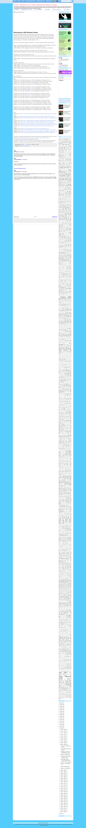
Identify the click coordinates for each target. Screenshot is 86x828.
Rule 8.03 (69, 597)
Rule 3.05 (61, 570)
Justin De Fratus (65, 406)
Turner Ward (68, 668)
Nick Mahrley (65, 496)
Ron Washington (63, 541)
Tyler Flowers (64, 671)
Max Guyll (66, 465)
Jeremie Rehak (67, 373)
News (66, 493)
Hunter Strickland (62, 343)
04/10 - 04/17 (63, 808)
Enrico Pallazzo (68, 303)
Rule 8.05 (66, 598)
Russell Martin (65, 604)
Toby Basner (62, 651)
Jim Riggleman (68, 380)
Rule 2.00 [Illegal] (65, 557)
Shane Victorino (67, 627)
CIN (70, 218)
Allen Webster (64, 156)
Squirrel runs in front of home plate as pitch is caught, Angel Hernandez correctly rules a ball (38, 131)
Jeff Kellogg (65, 369)
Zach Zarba (61, 697)
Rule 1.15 (67, 547)
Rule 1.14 (62, 547)
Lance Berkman (65, 426)
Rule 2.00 (68, 548)
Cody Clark (68, 247)
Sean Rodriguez (62, 623)
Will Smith (68, 689)
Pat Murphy (68, 506)
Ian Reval (64, 345)
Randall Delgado (67, 523)
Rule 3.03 (69, 569)
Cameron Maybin (68, 220)
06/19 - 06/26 (63, 791)
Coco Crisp (64, 247)
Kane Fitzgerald (67, 408)
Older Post (55, 216)
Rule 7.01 (69, 588)
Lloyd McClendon (68, 431)
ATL (66, 142)
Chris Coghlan (68, 235)
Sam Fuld (63, 615)
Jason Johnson (67, 362)
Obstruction (67, 500)
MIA (69, 435)
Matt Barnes (67, 458)
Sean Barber (61, 622)
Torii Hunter (68, 661)
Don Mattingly (61, 287)
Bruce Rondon (61, 213)
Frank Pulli (61, 319)
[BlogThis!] (34, 144)
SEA (65, 611)
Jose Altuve (61, 401)
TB (59, 638)
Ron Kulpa (69, 539)
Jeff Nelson (69, 371)
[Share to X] (36, 144)
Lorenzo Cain (68, 432)
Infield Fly (69, 348)
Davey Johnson (62, 269)
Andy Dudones (62, 159)
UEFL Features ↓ (38, 9)
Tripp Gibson (66, 667)
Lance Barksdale (62, 425)
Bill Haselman (68, 183)
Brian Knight (65, 207)
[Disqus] (35, 165)
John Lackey (66, 391)
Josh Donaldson (67, 403)
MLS (70, 436)
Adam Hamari (64, 144)
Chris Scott (61, 240)
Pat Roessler (61, 507)
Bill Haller (63, 183)
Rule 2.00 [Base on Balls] (66, 551)
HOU (69, 334)
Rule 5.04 (60, 580)
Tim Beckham (69, 645)
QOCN (66, 519)
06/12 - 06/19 (63, 793)
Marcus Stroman (67, 443)
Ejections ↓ (47, 9)
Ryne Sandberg (68, 610)
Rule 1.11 (63, 546)
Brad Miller (63, 195)
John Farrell (64, 389)
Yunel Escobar (67, 696)
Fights (61, 314)
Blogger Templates (69, 824)
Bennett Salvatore (64, 182)
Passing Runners (63, 505)
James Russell (68, 360)
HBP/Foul (64, 334)
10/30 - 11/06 (63, 739)
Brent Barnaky (61, 201)
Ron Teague (69, 540)
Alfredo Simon (66, 155)
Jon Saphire (64, 396)
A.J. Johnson (66, 138)
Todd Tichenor (68, 652)
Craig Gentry (68, 253)
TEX (62, 638)
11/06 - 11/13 (63, 737)
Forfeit (70, 315)
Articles (69, 169)
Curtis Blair (68, 254)
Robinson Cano (69, 535)
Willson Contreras (68, 690)
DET (59, 255)
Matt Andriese (62, 458)
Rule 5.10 (68, 582)
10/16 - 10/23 (63, 741)
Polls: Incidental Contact (65, 766)
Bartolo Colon (64, 177)
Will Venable (61, 690)
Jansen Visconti (67, 361)
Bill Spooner (62, 185)
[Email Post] (32, 144)
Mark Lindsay (67, 448)
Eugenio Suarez (65, 308)
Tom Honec (60, 655)
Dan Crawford (65, 258)
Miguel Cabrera (68, 471)
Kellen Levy (66, 409)
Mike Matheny (66, 478)
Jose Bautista (66, 401)
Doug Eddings (68, 288)
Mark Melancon (69, 449)
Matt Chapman (66, 460)
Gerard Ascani (63, 327)
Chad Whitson (63, 230)
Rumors (60, 604)
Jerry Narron (66, 377)
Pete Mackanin (61, 513)
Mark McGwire (63, 449)
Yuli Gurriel (61, 696)
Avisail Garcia (61, 173)
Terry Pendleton (66, 643)
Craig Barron (68, 252)
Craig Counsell (61, 253)
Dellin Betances (63, 277)
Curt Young (63, 254)
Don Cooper (68, 286)
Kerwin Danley (68, 412)
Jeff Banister (66, 367)
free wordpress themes (44, 825)
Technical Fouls (62, 640)
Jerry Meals (61, 377)
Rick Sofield (63, 529)
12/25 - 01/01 (63, 729)
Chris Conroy (61, 236)
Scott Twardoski (65, 620)
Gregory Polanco (64, 333)
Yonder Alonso (62, 695)
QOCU (60, 521)
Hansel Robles (67, 337)
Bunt (59, 217)
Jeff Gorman (66, 368)
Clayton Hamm (69, 242)
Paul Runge (66, 510)
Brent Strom (68, 201)
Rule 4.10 (61, 576)
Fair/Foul (67, 309)
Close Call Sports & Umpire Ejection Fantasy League (35, 4)
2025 (61, 704)
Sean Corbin (67, 622)
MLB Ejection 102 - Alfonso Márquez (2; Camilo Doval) (62, 41)
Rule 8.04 (61, 598)
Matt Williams (66, 464)
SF (68, 611)
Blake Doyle (61, 188)
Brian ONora (64, 208)
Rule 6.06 (62, 587)
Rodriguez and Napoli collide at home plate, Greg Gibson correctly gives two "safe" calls (37, 129)
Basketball (69, 179)
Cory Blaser (67, 251)
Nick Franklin (66, 495)
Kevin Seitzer (62, 418)
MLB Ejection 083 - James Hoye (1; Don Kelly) (67, 131)
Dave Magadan (62, 266)
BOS (67, 174)
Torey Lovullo (61, 661)
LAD (61, 424)
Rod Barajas (68, 536)
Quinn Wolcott (62, 522)
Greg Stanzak (66, 332)
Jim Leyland (68, 379)
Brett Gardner (61, 202)
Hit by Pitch (67, 340)
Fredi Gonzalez (67, 320)
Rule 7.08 (69, 592)
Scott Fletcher (62, 617)
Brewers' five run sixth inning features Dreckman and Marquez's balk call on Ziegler (36, 121)
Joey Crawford (68, 386)
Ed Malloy (69, 292)
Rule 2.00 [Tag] (61, 568)
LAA (70, 423)
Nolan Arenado (68, 499)
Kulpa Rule (69, 420)
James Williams (61, 361)
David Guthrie (61, 271)
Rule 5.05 (66, 580)
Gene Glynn (60, 325)
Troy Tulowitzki (61, 668)
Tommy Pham (66, 657)
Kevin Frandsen (65, 414)
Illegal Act (68, 345)
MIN (63, 436)
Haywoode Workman (62, 338)
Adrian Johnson (66, 147)
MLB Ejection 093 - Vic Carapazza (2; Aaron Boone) (67, 106)
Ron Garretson (63, 539)
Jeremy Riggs (67, 374)
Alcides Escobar (61, 150)
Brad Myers (68, 195)
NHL (66, 489)
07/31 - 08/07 (63, 781)
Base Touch (69, 178)
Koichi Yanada (66, 419)
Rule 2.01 (68, 568)
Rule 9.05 (68, 600)
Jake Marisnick (65, 355)
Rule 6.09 (64, 588)
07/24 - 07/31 (63, 783)
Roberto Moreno (68, 533)
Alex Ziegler (65, 154)
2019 (61, 714)
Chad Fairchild (68, 229)
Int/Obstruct (65, 350)
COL (64, 219)
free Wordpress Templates (61, 824)
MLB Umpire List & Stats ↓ (27, 9)
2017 (61, 717)
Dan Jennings (66, 259)
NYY (61, 490)
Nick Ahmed (64, 494)
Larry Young (66, 429)
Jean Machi (69, 366)
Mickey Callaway (62, 471)
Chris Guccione (64, 237)
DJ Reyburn (65, 255)
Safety (66, 614)
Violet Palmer (63, 685)
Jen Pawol (68, 372)
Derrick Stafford (63, 281)
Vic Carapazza (66, 683)
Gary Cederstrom (62, 322)
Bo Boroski (60, 189)
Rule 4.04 (65, 574)
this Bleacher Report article (24, 140)
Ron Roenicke (62, 540)
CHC (64, 218)
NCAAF (68, 488)
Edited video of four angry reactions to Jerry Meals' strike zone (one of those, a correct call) (38, 124)
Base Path (62, 178)
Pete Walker (67, 513)
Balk (70, 174)
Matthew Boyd (61, 465)
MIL (59, 436)
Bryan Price (67, 213)
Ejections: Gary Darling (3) (65, 768)
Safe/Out (60, 614)
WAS (68, 685)
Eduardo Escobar (61, 295)
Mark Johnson (68, 447)
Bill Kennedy (61, 184)
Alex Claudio (68, 150)
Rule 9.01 (63, 599)
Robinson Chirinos (62, 536)
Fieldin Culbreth (68, 313)
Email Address (61, 77)
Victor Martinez (61, 684)
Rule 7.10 (68, 593)
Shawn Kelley (66, 628)
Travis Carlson (65, 662)
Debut (70, 276)
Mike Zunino (60, 484)
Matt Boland (65, 459)
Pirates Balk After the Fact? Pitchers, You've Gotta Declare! (62, 33)
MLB (66, 436)
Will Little (63, 689)
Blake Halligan (67, 188)
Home (35, 216)
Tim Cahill (61, 646)
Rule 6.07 (66, 587)
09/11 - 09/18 (63, 771)
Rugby (63, 545)
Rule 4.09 (69, 575)
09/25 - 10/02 (63, 744)
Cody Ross (60, 248)
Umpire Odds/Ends (65, 676)
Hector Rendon (68, 338)
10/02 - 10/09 (63, 742)
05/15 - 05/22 (63, 800)
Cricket (60, 254)
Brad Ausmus (68, 194)
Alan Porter (61, 148)
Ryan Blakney (66, 605)
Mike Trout (61, 483)
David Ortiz (61, 272)
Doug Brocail (62, 288)
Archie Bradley (67, 168)
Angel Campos (62, 162)
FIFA (63, 309)
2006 (61, 813)
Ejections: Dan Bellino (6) (65, 754)
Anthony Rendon (62, 166)
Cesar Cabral (62, 229)
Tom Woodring (66, 656)
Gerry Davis (69, 328)
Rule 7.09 (62, 593)
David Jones (67, 271)
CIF (67, 218)
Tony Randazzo (67, 660)
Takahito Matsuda (65, 639)
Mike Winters (67, 483)
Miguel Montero (67, 472)
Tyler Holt (69, 671)
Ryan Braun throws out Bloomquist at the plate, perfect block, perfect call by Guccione (37, 116)
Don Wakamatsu (68, 287)
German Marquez (62, 328)
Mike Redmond (61, 482)
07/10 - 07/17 (63, 786)
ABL (64, 139)
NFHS (60, 489)
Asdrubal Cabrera (65, 171)
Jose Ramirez (65, 402)
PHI (66, 501)
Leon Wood (65, 430)
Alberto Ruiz (67, 149)
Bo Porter (65, 189)
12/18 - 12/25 (63, 731)
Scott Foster (68, 617)
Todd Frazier (69, 651)
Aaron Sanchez (65, 143)
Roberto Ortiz (62, 534)
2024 (61, 706)
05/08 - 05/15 (63, 801)
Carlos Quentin (65, 224)
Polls (68, 517)
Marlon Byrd (62, 453)
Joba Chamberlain (65, 383)
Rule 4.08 (65, 575)
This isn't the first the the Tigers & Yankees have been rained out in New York (33, 137)
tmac (70, 697)
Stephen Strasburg (65, 632)
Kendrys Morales (62, 412)
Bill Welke (68, 185)
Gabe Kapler (61, 321)
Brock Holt (65, 211)
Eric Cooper (61, 304)
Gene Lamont (66, 325)
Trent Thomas (67, 666)
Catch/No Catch (62, 228)
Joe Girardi (66, 384)
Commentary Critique (66, 249)
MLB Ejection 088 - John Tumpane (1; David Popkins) (67, 119)
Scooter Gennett (62, 616)
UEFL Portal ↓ (67, 9)
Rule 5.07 (64, 581)
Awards (66, 173)
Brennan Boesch (67, 200)
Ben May (69, 180)
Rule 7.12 (60, 594)
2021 (61, 711)
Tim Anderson (63, 645)
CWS (68, 219)
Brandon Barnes (61, 196)
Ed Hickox (64, 292)
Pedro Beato (66, 511)
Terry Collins (63, 641)
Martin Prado (62, 454)
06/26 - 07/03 (63, 790)
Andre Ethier (69, 156)
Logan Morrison (62, 432)
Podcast (63, 517)
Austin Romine (68, 172)
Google (43, 824)
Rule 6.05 (69, 586)
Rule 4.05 (69, 574)
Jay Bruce (60, 366)
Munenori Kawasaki (67, 487)
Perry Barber (64, 512)
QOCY (66, 521)
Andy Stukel (62, 161)
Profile (60, 518)
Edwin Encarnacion (68, 295)
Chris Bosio (63, 235)
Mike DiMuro (65, 476)
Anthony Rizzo (68, 166)
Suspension (68, 637)
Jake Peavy (64, 356)
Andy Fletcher (68, 159)
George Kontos (65, 326)
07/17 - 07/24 (63, 785)
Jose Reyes (69, 402)
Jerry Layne (67, 375)
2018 (61, 716)
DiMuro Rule (65, 283)
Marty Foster (67, 454)
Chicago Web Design (52, 824)
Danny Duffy (65, 263)
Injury (61, 349)
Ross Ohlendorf (65, 542)
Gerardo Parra (69, 327)
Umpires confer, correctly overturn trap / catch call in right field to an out (34, 128)
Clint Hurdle (61, 246)
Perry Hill (68, 512)
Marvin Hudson (62, 455)
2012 (61, 726)
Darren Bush (66, 264)
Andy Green (62, 160)
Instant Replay (68, 349)
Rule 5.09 (62, 582)
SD (61, 611)
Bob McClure (64, 191)
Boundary (62, 194)
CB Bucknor (64, 217)
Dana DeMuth (64, 260)
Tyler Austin (66, 669)
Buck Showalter (68, 214)
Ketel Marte (62, 413)
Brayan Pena (62, 200)
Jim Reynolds (61, 380)
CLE (61, 219)
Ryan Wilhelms (62, 610)
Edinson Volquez (61, 294)
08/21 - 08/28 (63, 776)
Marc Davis (68, 442)
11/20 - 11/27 (63, 734)
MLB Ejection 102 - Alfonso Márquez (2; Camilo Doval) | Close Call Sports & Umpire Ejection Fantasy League (63, 60)
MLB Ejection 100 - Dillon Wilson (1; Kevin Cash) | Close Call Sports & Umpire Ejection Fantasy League (63, 66)
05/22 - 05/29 (63, 798)
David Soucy (65, 275)
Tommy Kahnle (61, 657)
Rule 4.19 (68, 577)
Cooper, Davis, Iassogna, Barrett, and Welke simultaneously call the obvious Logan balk (38, 120)
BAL (63, 174)
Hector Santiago (61, 339)
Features (68, 310)
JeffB (61, 57)
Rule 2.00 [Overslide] (62, 563)
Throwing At (69, 644)
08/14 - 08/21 (63, 778)
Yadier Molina (68, 691)
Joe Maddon (63, 385)
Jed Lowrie (61, 367)
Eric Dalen (67, 304)
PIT (70, 501)
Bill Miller (69, 184)
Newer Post (16, 216)
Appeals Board (63, 167)
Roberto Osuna (69, 534)
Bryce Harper (61, 214)
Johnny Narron (61, 395)
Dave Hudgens (69, 265)
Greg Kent (60, 332)
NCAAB (64, 488)
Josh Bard (61, 403)
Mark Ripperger (68, 450)
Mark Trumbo (63, 452)
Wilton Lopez (62, 691)
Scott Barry (69, 616)
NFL (63, 489)
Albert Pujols (61, 149)
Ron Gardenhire (68, 537)
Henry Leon (68, 339)
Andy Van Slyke (67, 161)
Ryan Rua (63, 609)
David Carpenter (62, 270)
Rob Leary (62, 530)
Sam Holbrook (68, 615)
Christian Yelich (67, 241)
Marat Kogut (62, 442)
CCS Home (16, 9)
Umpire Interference (63, 675)
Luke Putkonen (64, 435)
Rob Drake (69, 529)
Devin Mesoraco (65, 282)
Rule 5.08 (69, 581)
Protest (60, 519)
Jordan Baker (67, 398)
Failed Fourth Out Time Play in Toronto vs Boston (67, 112)
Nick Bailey (68, 494)
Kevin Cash (68, 413)
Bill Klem (65, 184)
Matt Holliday (63, 461)
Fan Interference (62, 310)
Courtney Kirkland (62, 252)
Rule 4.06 (61, 575)
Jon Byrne (66, 395)
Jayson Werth (65, 366)
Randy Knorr (61, 524)
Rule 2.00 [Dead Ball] (67, 553)
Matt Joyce (68, 461)
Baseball (20, 145)
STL (59, 612)
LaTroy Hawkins (67, 424)
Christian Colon (61, 241)
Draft (59, 290)
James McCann (61, 360)
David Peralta (66, 272)
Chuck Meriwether (62, 242)
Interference (69, 351)
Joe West (69, 385)
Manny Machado (68, 441)
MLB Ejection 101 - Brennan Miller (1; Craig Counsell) (63, 49)
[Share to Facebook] (37, 144)
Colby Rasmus (66, 248)
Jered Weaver (61, 373)
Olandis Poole (61, 501)
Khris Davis (66, 418)
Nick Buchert (61, 495)
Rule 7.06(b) (64, 592)
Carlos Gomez (65, 223)
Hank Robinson (61, 337)
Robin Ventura (62, 535)
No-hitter (68, 498)
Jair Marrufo (66, 354)
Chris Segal (67, 240)
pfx (31, 80)
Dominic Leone (62, 286)
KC (62, 408)
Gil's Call (62, 329)
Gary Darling (69, 322)
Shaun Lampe (61, 628)
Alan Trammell (68, 148)
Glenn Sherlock (61, 331)
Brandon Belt (67, 196)
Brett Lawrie (66, 202)
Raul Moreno (66, 524)
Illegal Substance (62, 348)
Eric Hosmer (64, 305)
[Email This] (33, 144)
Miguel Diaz (62, 472)
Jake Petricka (69, 356)
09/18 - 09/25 (63, 770)
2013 (61, 724)
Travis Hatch (64, 663)
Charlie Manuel (66, 231)
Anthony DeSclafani (61, 165)
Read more (64, 38)
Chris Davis (67, 236)
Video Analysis (68, 684)
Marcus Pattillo (61, 443)
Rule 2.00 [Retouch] (66, 564)
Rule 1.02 (66, 545)
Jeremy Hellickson (61, 374)
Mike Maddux (61, 478)
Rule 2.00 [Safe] (61, 565)
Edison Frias (68, 294)
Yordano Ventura (68, 695)
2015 (61, 721)
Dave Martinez (68, 266)
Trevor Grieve (61, 667)
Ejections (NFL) (67, 299)
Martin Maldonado (68, 453)
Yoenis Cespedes (68, 694)
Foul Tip (61, 316)
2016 (61, 719)
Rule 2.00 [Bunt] (62, 552)
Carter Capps (65, 225)
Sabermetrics (66, 612)
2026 (61, 703)
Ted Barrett (69, 640)
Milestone (65, 484)
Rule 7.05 (66, 591)
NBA (59, 488)
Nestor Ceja (61, 493)
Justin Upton (65, 407)
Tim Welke (64, 650)
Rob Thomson (67, 530)
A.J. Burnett (60, 138)
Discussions (24, 145)
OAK (61, 500)
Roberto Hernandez (61, 533)
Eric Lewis (68, 305)
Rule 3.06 (66, 570)
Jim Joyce (62, 379)
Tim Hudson (65, 646)
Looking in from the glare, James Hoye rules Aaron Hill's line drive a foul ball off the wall (37, 123)
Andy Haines (69, 160)
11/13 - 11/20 (63, 736)
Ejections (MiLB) (62, 298)
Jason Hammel (61, 362)
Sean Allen (68, 621)
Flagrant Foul (67, 314)
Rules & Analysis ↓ (57, 9)
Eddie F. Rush (68, 293)
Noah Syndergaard (61, 499)
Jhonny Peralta (64, 378)
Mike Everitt (67, 477)
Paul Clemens (66, 507)
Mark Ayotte (66, 444)
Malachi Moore (62, 438)
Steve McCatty (65, 633)
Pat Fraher (69, 505)
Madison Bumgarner (63, 437)
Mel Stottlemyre (65, 466)
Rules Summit (67, 603)
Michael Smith (67, 470)
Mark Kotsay (61, 448)
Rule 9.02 (68, 599)
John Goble (66, 390)
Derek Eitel (68, 277)
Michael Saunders (61, 470)
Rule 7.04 (60, 591)
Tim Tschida (66, 649)
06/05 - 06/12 (63, 795)
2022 (61, 709)
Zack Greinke (66, 697)
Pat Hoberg (62, 506)
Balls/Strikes (63, 176)
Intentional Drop (62, 351)
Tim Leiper (69, 646)
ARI (63, 142)
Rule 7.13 (65, 594)
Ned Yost (67, 490)
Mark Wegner (68, 452)
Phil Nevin (65, 516)
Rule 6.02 (65, 585)
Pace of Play (69, 502)
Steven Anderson (64, 634)
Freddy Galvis (61, 320)
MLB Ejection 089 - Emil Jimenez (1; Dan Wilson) (67, 125)
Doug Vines (68, 289)
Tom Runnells (66, 655)
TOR (70, 638)
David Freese (68, 270)
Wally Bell (60, 686)
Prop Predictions (67, 518)
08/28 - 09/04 (63, 775)
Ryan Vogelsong (68, 609)
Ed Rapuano (62, 293)
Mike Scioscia (68, 482)
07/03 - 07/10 (63, 788)
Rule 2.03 (60, 569)
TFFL (66, 638)
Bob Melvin (69, 191)
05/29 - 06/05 (63, 796)
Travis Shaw (69, 663)
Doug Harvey (62, 289)
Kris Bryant (63, 420)
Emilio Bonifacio (65, 302)
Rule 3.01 (64, 569)
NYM (70, 489)
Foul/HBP (67, 316)
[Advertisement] (35, 22)
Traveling (60, 662)
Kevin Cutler (60, 414)
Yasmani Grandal (62, 694)
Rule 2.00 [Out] (68, 562)
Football (65, 315)
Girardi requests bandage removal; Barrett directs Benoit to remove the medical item (38, 132)
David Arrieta (69, 269)
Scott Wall (64, 621)
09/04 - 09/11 (63, 773)
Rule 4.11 (66, 576)
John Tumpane (66, 394)
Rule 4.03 (60, 574)
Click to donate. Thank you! (64, 69)
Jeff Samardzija (62, 372)
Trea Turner (61, 666)
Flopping (60, 315)
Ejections (63, 297)
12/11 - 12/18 (63, 732)
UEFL (28, 145)
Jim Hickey (69, 378)
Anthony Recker (68, 165)
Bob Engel (66, 190)
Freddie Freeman (67, 319)
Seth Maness (63, 626)
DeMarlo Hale (64, 276)
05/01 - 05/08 (63, 803)
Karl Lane (60, 409)
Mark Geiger (63, 447)
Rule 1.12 (67, 546)
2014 (61, 722)
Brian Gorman (63, 206)
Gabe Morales (67, 321)
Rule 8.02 (64, 597)
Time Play (69, 650)
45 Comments (28, 144)
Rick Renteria (65, 528)
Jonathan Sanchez (67, 397)
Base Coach (69, 177)
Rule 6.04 (64, 586)
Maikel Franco (69, 437)
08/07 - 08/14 (63, 780)
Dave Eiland (63, 265)
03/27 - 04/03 (63, 811)
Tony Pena (61, 660)
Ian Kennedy (67, 344)
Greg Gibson (67, 331)
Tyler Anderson (61, 669)
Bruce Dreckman (66, 212)
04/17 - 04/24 (63, 806)
